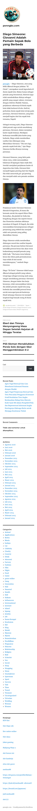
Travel (7, 690)
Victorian (8, 698)
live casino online (9, 731)
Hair (6, 587)
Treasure (8, 693)
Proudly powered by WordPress (23, 807)
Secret (7, 663)
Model (7, 630)
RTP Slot (6, 720)
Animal (7, 532)
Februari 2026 (10, 453)
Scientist (8, 657)
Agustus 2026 (10, 445)
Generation (9, 584)
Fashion (8, 565)
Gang (7, 581)
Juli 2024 (8, 502)
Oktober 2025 (10, 464)
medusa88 (7, 769)
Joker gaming (8, 742)
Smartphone (10, 674)
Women (8, 706)
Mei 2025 (8, 475)
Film (6, 568)
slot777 (5, 799)
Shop (7, 666)
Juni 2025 (8, 472)
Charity (8, 551)
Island (7, 608)
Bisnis (7, 540)
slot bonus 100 (8, 753)
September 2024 (11, 496)
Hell (6, 595)
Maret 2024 (9, 513)
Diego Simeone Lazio (24, 307)
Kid (6, 625)
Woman (8, 704)
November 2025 (11, 461)
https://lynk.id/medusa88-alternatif (17, 783)
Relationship (10, 649)
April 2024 (9, 510)
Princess (8, 647)
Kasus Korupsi (10, 619)
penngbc (6, 84)
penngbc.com (11, 25)
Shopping (8, 668)
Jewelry (8, 614)
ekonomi (8, 559)
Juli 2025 (8, 469)
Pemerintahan (10, 638)
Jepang (7, 611)
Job (6, 617)
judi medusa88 (8, 794)
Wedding (8, 701)
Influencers (9, 600)
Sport (27, 305)
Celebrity (8, 549)
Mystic (7, 636)
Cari (4, 365)
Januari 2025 (10, 486)
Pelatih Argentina (22, 309)
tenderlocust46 (10, 305)
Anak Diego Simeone (10, 307)
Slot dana (6, 737)
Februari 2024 (10, 515)
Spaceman (9, 676)
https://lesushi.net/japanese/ (14, 789)
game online (10, 578)
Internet (8, 606)
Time (7, 687)
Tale (6, 685)
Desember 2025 (11, 458)
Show (7, 671)
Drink (7, 557)
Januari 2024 (10, 518)
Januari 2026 (10, 456)
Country (8, 554)
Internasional (10, 603)
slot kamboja (8, 759)
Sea (6, 660)
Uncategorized (10, 696)
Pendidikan (9, 641)
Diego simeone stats (9, 309)
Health (7, 592)
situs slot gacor (9, 764)
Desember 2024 (11, 488)
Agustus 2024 (10, 499)
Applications (10, 535)
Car (6, 546)
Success (8, 682)
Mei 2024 (8, 507)
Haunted (8, 589)
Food (7, 573)
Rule (6, 655)
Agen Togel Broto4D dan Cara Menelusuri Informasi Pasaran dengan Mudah (16, 386)
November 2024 (11, 491)
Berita (7, 538)
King (7, 627)
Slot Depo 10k (8, 726)
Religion (8, 652)
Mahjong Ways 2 (9, 748)
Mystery (8, 633)
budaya (7, 543)
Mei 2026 (8, 450)
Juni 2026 (8, 447)
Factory (8, 562)
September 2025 (11, 466)
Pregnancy (9, 644)
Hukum (8, 598)
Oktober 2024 (10, 494)
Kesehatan (9, 622)
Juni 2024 (8, 505)
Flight (7, 570)
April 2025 (9, 477)
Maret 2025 (9, 480)
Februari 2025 (10, 483)
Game (7, 576)
